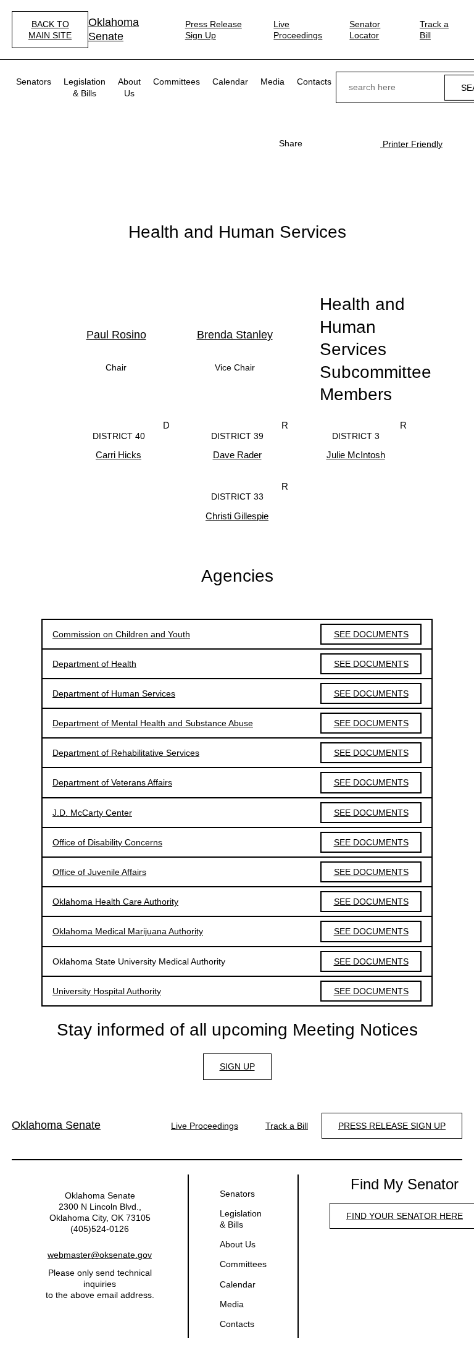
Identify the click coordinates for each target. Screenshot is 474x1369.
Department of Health (94, 664)
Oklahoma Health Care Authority (115, 901)
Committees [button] (176, 81)
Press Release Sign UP (392, 1126)
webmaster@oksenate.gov (100, 1255)
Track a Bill (434, 29)
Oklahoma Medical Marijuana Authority (127, 931)
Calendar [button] (230, 81)
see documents (371, 634)
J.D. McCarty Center (92, 813)
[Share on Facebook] (318, 143)
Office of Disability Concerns (107, 842)
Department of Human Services (113, 693)
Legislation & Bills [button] (85, 87)
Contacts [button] (314, 81)
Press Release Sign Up (213, 29)
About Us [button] (129, 87)
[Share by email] (358, 143)
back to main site (50, 29)
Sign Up (237, 1066)
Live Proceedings (297, 29)
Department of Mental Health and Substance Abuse (152, 723)
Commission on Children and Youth (121, 634)
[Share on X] (338, 143)
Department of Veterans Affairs (112, 782)
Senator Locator (364, 29)
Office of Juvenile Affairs (99, 872)
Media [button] (272, 81)
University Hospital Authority (106, 991)
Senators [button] (33, 81)
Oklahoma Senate (113, 29)
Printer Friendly (411, 144)
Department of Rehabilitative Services (125, 753)
